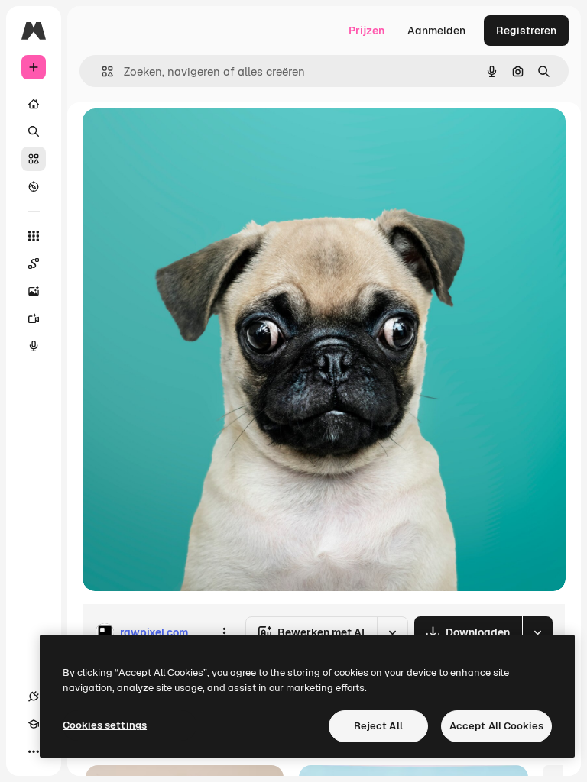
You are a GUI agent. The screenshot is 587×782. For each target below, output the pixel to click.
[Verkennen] (33, 186)
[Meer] (33, 751)
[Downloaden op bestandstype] (537, 632)
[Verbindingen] (33, 696)
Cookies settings (105, 725)
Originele (183, 137)
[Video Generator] (33, 318)
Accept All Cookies (496, 725)
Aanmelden (436, 30)
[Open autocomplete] (101, 71)
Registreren (526, 30)
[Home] (33, 104)
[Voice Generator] (33, 346)
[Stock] (33, 159)
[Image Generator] (33, 291)
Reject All (378, 725)
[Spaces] (33, 263)
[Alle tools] (33, 236)
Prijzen (366, 30)
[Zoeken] (33, 131)
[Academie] (33, 724)
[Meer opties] (224, 632)
